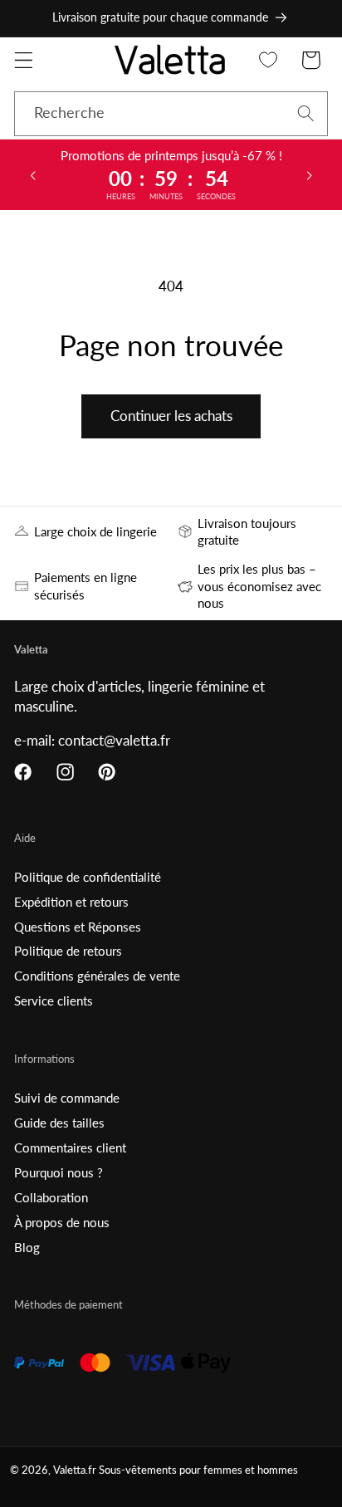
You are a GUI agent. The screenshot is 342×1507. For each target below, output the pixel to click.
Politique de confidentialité (87, 876)
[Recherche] (306, 113)
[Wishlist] (268, 60)
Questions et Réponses (77, 926)
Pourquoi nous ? (58, 1172)
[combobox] (171, 113)
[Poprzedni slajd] (32, 174)
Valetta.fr (74, 1470)
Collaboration (51, 1197)
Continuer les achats (171, 415)
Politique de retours (68, 950)
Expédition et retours (71, 901)
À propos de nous (62, 1222)
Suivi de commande (67, 1097)
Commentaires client (70, 1147)
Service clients (53, 1000)
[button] (23, 60)
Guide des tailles (59, 1122)
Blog (27, 1247)
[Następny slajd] (309, 174)
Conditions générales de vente (97, 975)
